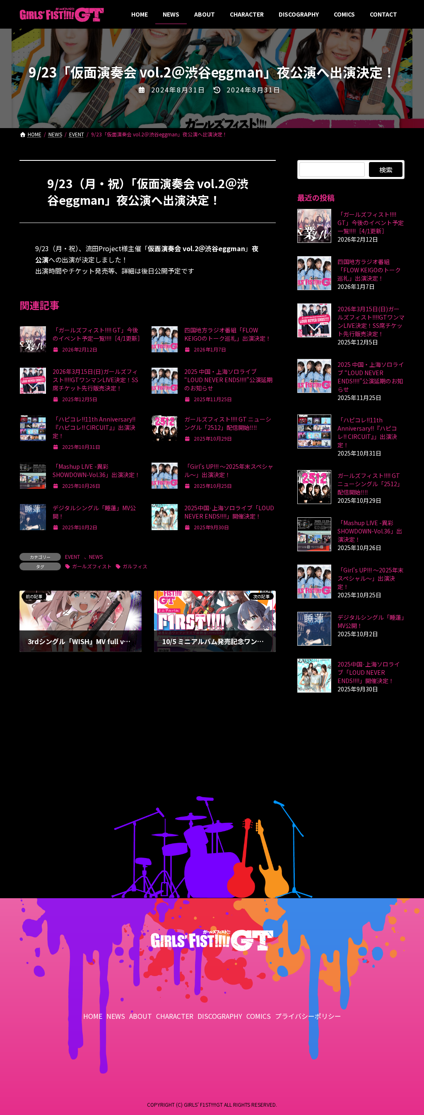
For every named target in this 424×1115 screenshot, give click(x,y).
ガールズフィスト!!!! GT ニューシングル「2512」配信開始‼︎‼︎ (227, 423)
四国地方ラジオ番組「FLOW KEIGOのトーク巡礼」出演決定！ (227, 334)
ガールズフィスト (92, 566)
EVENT (72, 556)
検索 (385, 170)
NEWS (96, 556)
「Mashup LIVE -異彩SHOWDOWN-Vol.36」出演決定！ (96, 470)
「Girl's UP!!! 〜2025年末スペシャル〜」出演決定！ (228, 470)
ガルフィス (135, 566)
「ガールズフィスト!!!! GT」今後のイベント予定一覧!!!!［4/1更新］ (98, 334)
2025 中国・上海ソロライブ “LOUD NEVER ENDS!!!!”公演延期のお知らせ (228, 379)
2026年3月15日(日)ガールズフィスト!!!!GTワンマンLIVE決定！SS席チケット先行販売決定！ (95, 379)
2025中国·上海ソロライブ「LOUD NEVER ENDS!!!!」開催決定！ (229, 512)
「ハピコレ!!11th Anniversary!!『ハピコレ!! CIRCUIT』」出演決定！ (94, 427)
